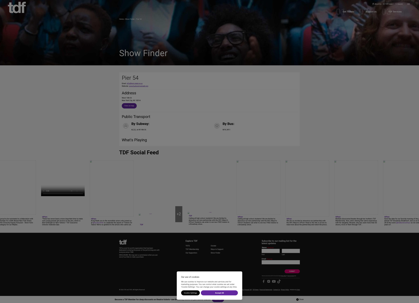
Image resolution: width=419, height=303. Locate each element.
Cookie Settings (190, 293)
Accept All (219, 293)
